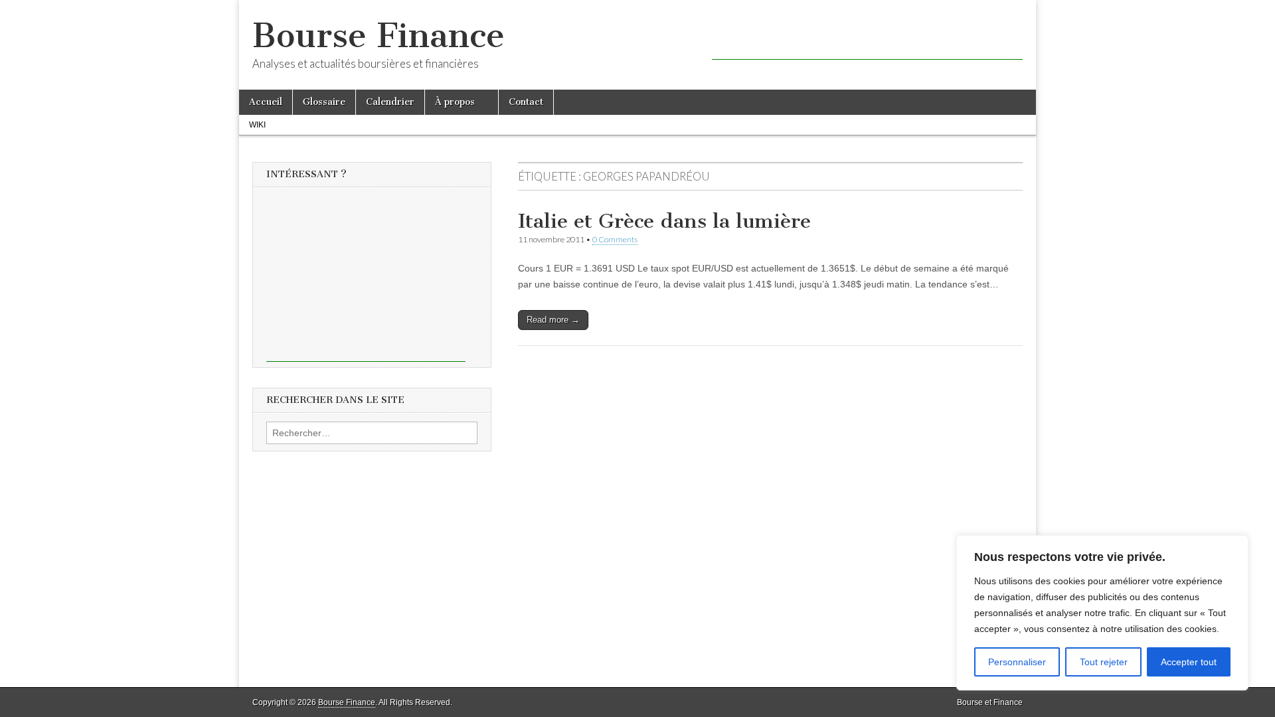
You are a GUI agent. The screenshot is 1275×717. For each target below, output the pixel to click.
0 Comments (615, 239)
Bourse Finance (378, 35)
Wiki (257, 124)
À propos (455, 102)
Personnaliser (1017, 662)
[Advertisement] (867, 40)
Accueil (265, 102)
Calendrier (390, 102)
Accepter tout (1189, 662)
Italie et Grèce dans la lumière (664, 221)
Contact (526, 102)
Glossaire (324, 102)
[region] (1102, 612)
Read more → (553, 320)
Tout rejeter (1104, 662)
